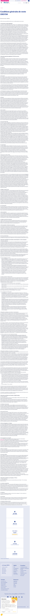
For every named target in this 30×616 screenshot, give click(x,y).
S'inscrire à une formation (15, 571)
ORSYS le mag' (4, 573)
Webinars (14, 585)
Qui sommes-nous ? (3, 581)
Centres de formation (4, 586)
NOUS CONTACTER (23, 0)
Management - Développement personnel (24, 569)
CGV (27, 606)
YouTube (14, 586)
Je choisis (9, 611)
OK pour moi (14, 611)
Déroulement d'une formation (15, 573)
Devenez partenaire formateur (5, 588)
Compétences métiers (23, 570)
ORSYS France (4, 568)
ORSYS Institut (4, 569)
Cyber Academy (22, 574)
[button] (2, 615)
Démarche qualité (3, 583)
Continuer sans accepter (3, 611)
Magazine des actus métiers (15, 581)
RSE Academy (22, 575)
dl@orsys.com (2, 439)
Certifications (15, 569)
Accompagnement (15, 568)
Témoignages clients (15, 584)
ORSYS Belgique (4, 570)
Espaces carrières (3, 587)
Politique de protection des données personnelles (19, 606)
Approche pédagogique (4, 582)
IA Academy (22, 571)
